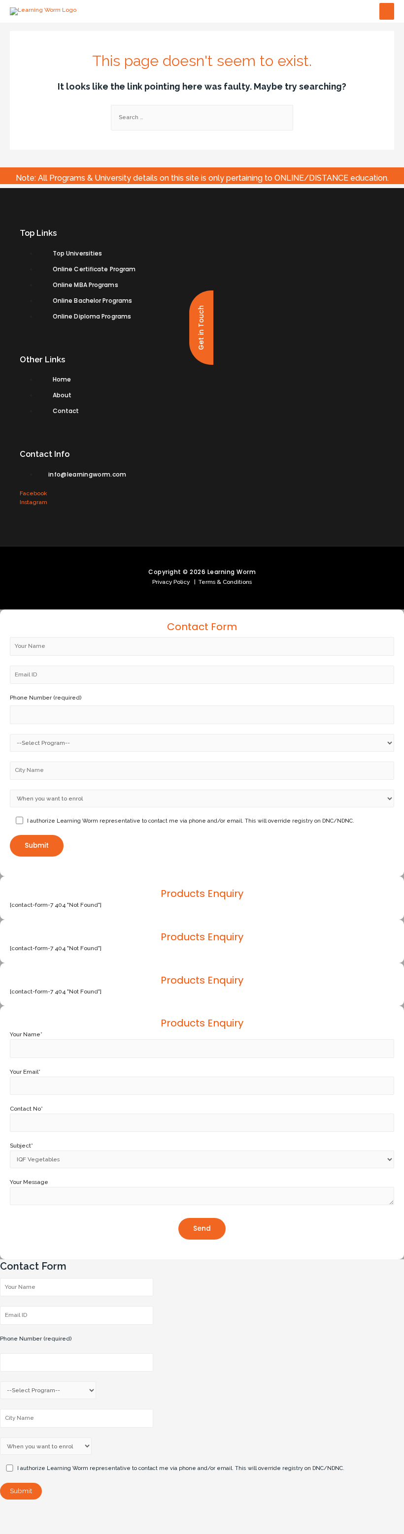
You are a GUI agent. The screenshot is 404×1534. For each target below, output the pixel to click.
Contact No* (26, 1108)
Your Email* (25, 1071)
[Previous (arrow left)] (15, 1526)
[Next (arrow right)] (46, 1526)
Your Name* (26, 1034)
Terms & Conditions (224, 581)
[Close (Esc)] (15, 1511)
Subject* (21, 1145)
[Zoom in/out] (108, 1511)
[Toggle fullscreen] (77, 1511)
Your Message (29, 1182)
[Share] (46, 1511)
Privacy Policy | (174, 581)
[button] (201, 327)
